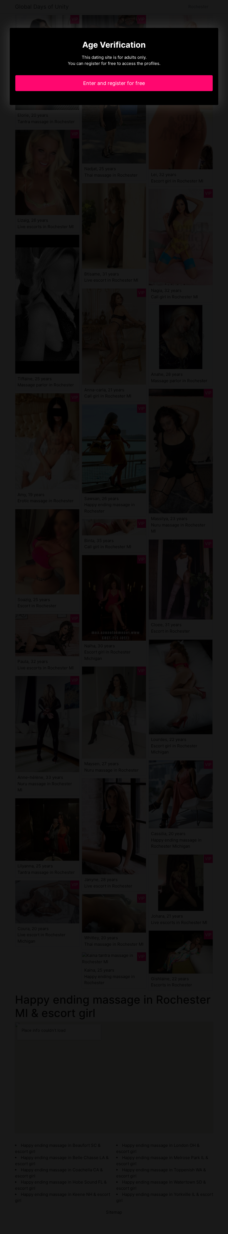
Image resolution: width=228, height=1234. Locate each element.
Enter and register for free (114, 83)
